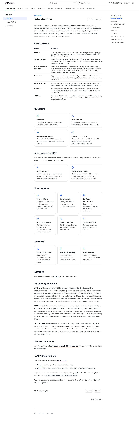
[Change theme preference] (132, 3)
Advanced (41, 8)
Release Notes (91, 8)
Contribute (80, 8)
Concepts (20, 8)
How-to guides (115, 27)
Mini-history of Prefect (118, 36)
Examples (50, 8)
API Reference (70, 8)
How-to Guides (31, 8)
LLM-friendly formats (117, 42)
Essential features (116, 18)
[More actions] (100, 19)
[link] (51, 120)
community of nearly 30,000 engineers (64, 346)
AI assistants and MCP (118, 24)
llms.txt (40, 365)
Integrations (59, 8)
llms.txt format (61, 360)
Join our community (117, 39)
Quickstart (114, 21)
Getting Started (10, 8)
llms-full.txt (41, 368)
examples (55, 276)
